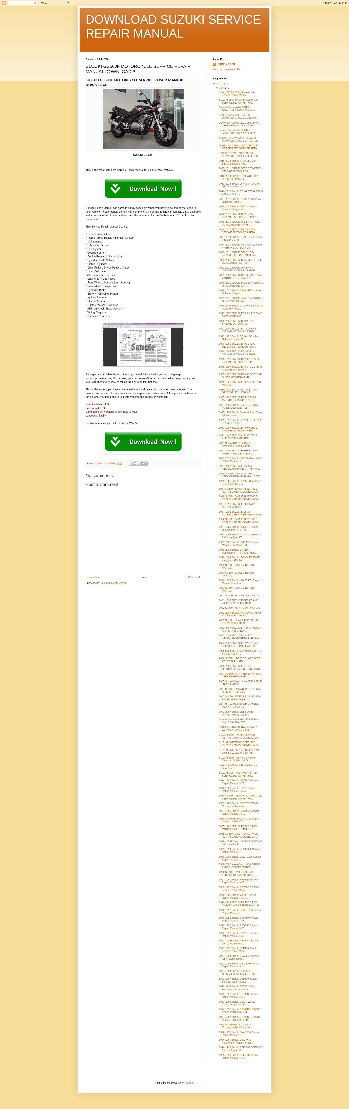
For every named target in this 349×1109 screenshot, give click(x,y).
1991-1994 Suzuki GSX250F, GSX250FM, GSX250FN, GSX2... (238, 972)
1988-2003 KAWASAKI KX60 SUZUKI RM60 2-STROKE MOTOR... (239, 866)
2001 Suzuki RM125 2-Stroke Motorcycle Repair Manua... (235, 444)
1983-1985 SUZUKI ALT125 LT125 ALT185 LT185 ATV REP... (238, 437)
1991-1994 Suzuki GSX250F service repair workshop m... (239, 957)
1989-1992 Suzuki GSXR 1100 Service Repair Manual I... (240, 858)
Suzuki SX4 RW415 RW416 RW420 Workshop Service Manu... (238, 728)
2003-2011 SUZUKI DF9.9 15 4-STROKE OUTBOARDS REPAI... (238, 254)
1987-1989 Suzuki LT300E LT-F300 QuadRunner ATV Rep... (238, 528)
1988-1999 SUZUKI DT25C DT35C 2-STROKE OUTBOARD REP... (239, 360)
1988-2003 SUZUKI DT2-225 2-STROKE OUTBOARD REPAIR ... (238, 353)
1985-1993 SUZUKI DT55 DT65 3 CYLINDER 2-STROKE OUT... (237, 399)
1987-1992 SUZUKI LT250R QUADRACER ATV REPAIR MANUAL (241, 513)
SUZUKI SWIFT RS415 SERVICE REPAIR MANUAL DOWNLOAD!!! (239, 744)
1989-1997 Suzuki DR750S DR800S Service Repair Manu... (239, 889)
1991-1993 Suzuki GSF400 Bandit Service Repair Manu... (237, 950)
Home (144, 577)
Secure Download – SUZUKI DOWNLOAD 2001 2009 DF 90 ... (239, 131)
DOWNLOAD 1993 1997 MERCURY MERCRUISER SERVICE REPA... (239, 147)
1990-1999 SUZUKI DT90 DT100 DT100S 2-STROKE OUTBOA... (237, 345)
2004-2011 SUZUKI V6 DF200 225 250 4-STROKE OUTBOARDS (240, 246)
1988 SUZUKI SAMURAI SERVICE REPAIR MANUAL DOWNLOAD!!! (239, 498)
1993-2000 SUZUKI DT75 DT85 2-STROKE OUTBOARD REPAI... (238, 330)
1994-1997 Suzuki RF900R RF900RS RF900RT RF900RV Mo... (240, 1018)
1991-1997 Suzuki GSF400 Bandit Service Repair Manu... (237, 980)
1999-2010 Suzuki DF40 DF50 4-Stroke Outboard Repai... (240, 292)
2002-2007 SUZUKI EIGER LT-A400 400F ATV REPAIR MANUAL (238, 602)
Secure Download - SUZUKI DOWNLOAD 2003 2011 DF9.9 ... (238, 116)
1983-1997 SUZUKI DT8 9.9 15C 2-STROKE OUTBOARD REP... (238, 429)
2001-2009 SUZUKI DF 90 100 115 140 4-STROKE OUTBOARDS (240, 276)
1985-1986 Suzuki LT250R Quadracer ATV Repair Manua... (240, 482)
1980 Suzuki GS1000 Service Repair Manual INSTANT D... (239, 820)
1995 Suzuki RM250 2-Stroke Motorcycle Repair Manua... (235, 1026)
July (221, 88)
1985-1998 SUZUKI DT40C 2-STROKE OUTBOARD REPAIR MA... (240, 376)
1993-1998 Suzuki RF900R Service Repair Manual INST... (238, 995)
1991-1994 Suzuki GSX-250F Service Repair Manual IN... (239, 965)
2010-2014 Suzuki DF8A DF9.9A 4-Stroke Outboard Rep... (238, 162)
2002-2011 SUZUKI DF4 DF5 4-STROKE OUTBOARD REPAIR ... (238, 269)
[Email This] (131, 464)
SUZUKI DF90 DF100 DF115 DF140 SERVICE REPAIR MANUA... (239, 101)
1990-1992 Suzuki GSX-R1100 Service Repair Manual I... (240, 911)
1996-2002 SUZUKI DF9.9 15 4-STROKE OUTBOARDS (236, 322)
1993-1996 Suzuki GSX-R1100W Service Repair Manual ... (237, 1003)
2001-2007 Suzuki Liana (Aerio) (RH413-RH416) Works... (236, 713)
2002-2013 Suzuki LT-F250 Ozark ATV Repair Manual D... (240, 460)
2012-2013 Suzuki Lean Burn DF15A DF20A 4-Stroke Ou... (239, 185)
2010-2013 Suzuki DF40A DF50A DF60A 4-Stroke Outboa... (241, 193)
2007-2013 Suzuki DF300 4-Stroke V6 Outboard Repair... (240, 200)
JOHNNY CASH (226, 64)
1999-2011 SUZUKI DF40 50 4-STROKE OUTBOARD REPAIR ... (241, 299)
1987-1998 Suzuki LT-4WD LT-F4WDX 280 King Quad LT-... (240, 536)
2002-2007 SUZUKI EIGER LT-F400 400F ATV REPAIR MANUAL (238, 452)
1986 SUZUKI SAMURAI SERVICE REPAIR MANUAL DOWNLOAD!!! (239, 521)
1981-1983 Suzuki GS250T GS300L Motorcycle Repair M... (239, 805)
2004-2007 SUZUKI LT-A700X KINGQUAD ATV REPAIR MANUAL (239, 467)
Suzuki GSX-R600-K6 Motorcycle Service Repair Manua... (237, 94)
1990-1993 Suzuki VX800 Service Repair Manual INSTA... (237, 896)
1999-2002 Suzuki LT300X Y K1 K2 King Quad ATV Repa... (241, 307)
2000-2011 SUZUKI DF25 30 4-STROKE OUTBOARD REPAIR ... (241, 284)
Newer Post (93, 577)
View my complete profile (226, 69)
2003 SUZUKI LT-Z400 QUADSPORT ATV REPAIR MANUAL (239, 621)
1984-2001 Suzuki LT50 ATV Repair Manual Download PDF (238, 406)
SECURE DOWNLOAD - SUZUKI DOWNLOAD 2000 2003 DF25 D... (239, 154)
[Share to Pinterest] (146, 464)
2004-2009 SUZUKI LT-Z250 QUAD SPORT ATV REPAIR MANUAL (238, 644)
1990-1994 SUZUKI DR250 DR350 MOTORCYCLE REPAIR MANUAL (239, 904)
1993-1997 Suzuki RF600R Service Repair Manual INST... (238, 881)
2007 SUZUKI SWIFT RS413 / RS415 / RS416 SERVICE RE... (240, 698)
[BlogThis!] (135, 464)
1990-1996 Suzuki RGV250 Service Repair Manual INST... (238, 927)
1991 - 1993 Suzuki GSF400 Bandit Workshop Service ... (238, 942)
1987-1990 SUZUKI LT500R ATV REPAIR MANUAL (237, 505)
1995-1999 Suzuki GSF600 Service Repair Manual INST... (238, 1056)
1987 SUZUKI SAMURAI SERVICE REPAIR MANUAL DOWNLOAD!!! (239, 490)
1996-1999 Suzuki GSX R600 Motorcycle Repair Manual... (236, 1041)
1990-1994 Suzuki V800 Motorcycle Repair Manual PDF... (238, 919)
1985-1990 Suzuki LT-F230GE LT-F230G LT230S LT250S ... (241, 421)
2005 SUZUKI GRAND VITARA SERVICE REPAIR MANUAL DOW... (240, 475)
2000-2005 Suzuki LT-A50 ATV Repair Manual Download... (239, 582)
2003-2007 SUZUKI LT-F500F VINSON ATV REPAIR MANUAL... (240, 629)
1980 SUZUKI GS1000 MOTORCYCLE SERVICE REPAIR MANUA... (240, 797)
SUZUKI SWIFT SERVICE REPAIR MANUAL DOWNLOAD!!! (237, 759)
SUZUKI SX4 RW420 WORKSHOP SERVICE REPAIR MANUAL (238, 774)
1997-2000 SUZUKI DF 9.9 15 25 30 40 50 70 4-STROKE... (240, 315)
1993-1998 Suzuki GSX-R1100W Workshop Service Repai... (237, 988)
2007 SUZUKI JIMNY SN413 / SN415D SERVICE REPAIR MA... (240, 675)
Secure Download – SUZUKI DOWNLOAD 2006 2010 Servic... (238, 109)
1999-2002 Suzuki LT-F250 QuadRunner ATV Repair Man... (237, 551)
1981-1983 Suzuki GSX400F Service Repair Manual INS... (239, 812)
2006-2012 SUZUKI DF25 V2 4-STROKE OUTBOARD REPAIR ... (238, 215)
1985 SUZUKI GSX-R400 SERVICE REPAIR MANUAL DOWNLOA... (238, 835)
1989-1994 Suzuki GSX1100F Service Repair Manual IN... (240, 850)
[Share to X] (139, 464)
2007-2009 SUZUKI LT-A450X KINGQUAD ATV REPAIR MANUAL (239, 637)
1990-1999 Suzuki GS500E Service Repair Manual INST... (238, 934)
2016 (220, 84)
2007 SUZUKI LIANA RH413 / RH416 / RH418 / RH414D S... (240, 690)
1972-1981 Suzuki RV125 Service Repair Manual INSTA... (237, 789)
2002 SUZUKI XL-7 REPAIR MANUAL (239, 607)
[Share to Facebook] (143, 464)
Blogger (189, 1083)
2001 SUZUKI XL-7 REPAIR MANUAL (239, 595)
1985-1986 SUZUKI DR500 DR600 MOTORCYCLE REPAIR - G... (238, 828)
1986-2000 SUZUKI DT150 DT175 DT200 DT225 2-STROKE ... (238, 391)
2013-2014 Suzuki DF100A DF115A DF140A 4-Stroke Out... (238, 177)
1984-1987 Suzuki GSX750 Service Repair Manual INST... (238, 782)
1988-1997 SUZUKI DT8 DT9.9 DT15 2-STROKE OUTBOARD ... (241, 368)
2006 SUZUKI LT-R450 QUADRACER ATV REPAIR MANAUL (239, 660)
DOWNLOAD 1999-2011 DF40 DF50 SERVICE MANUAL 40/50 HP (239, 124)
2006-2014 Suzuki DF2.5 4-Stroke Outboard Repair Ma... (237, 208)
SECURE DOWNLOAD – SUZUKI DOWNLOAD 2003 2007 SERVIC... (239, 139)
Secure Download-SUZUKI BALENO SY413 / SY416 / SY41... (239, 721)
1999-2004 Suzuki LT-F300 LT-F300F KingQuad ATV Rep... (239, 559)
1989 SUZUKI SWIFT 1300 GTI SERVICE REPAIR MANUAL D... (238, 873)
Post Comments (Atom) (113, 583)
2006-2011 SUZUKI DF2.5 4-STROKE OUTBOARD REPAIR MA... (239, 223)
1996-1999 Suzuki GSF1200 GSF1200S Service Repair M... (241, 1049)
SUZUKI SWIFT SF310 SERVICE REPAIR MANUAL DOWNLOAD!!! (239, 736)
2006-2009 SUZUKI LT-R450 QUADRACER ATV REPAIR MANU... (240, 667)
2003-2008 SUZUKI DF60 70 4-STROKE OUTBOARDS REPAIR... (241, 261)
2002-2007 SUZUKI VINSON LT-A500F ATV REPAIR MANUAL (240, 614)
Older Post (194, 577)
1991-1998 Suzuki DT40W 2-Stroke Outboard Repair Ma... (238, 338)
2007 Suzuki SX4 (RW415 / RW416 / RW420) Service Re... (239, 705)
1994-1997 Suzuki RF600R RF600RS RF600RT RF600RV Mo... (240, 1011)
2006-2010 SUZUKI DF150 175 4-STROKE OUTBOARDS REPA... (238, 231)
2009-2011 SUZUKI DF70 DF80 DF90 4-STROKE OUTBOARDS (241, 170)
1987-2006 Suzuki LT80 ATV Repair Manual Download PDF (238, 544)
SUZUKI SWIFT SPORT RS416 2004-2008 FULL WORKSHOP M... (239, 751)
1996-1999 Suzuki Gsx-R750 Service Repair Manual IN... (239, 1034)
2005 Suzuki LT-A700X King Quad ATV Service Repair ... (240, 652)
